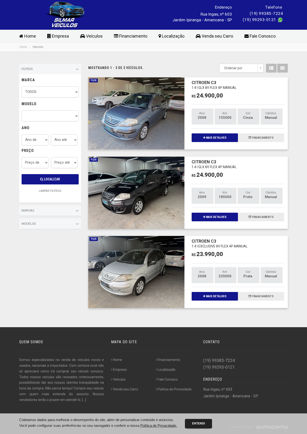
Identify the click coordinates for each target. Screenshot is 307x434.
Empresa (60, 36)
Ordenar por (233, 68)
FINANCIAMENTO (262, 137)
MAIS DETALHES (215, 137)
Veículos (94, 36)
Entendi (198, 423)
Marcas (28, 210)
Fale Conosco (262, 36)
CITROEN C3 (214, 84)
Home (29, 36)
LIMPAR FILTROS (50, 191)
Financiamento (132, 36)
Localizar (51, 179)
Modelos (29, 223)
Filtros (27, 69)
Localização (172, 36)
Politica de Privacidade (175, 389)
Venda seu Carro (217, 36)
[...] (84, 400)
